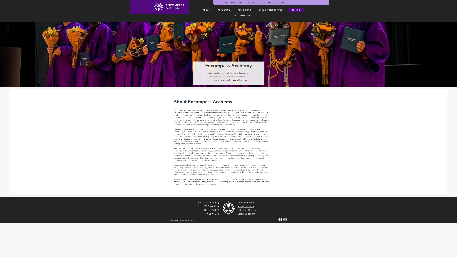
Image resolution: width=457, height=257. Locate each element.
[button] (206, 10)
